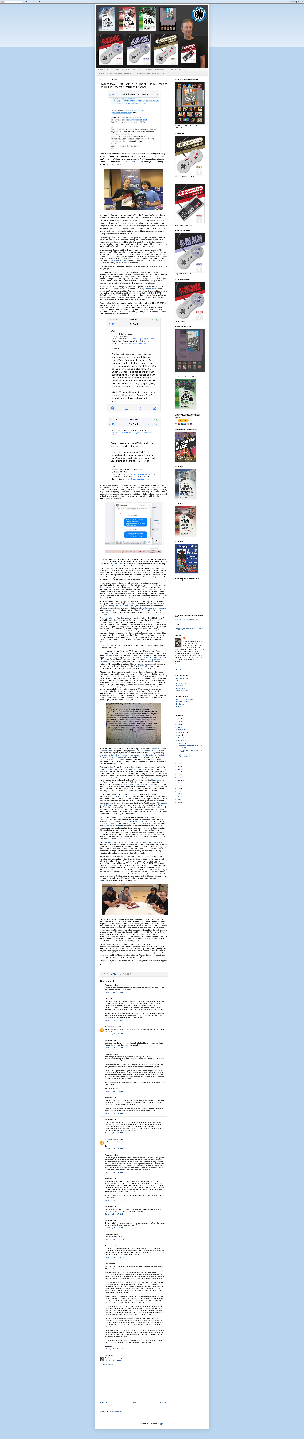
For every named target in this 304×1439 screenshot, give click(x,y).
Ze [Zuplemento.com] (112, 1139)
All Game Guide (113, 695)
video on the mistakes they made (150, 608)
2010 (178, 794)
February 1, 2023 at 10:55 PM (114, 1361)
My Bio (178, 670)
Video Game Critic (182, 690)
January (181, 743)
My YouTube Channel (176, 69)
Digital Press (180, 688)
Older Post (163, 1402)
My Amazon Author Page (155, 69)
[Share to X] (126, 974)
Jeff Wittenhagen (114, 566)
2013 (178, 786)
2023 (178, 727)
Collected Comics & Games (185, 699)
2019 (178, 769)
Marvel (178, 706)
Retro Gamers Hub (182, 678)
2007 (178, 802)
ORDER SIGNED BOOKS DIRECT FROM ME (115, 73)
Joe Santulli (104, 566)
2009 (178, 797)
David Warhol (141, 824)
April (180, 735)
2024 (178, 724)
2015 (178, 780)
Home (134, 1402)
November (181, 729)
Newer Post (104, 1402)
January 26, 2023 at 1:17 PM (114, 1034)
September (182, 732)
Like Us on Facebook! (114, 69)
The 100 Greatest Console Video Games (138, 784)
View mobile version (133, 1406)
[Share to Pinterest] (130, 974)
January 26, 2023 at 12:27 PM (114, 1020)
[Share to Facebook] (128, 974)
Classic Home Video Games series (123, 796)
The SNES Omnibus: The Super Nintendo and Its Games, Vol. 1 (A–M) (131, 842)
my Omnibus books (128, 162)
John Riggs (128, 821)
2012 (178, 788)
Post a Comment (108, 1365)
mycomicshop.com (182, 702)
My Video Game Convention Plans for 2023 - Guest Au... (190, 755)
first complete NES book (115, 564)
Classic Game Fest (158, 780)
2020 (178, 766)
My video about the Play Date (113, 618)
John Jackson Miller (113, 826)
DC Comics (180, 704)
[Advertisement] (133, 1383)
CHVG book (142, 666)
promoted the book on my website (142, 751)
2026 (178, 719)
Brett (107, 1355)
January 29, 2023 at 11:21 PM (114, 1239)
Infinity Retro (180, 686)
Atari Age (179, 681)
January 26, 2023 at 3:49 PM (114, 1091)
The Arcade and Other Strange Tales (186, 619)
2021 (178, 763)
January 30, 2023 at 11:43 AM (114, 1257)
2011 (178, 791)
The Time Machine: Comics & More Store (151, 73)
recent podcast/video (118, 261)
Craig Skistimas (113, 655)
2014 (178, 783)
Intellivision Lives (181, 683)
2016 (178, 777)
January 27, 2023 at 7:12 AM (114, 1214)
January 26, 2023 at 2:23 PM (114, 1048)
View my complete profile (183, 664)
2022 (178, 761)
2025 (178, 721)
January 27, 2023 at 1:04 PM (114, 1228)
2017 (178, 774)
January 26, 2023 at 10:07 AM (114, 992)
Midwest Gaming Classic (137, 769)
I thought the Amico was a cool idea (121, 606)
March (180, 738)
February (181, 740)
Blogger (160, 1424)
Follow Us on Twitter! (134, 69)
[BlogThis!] (123, 974)
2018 (178, 772)
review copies (119, 839)
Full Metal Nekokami (112, 1026)
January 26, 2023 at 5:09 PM (114, 1113)
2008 (178, 799)
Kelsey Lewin (117, 821)
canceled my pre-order (113, 610)
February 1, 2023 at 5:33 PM (114, 1349)
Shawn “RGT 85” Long (144, 821)
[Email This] (121, 974)
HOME (100, 69)
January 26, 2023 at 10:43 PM (114, 1200)
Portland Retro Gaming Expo (111, 769)
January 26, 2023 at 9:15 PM (114, 1133)
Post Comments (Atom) (116, 1411)
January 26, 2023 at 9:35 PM (114, 1149)
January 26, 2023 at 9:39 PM (114, 1172)
